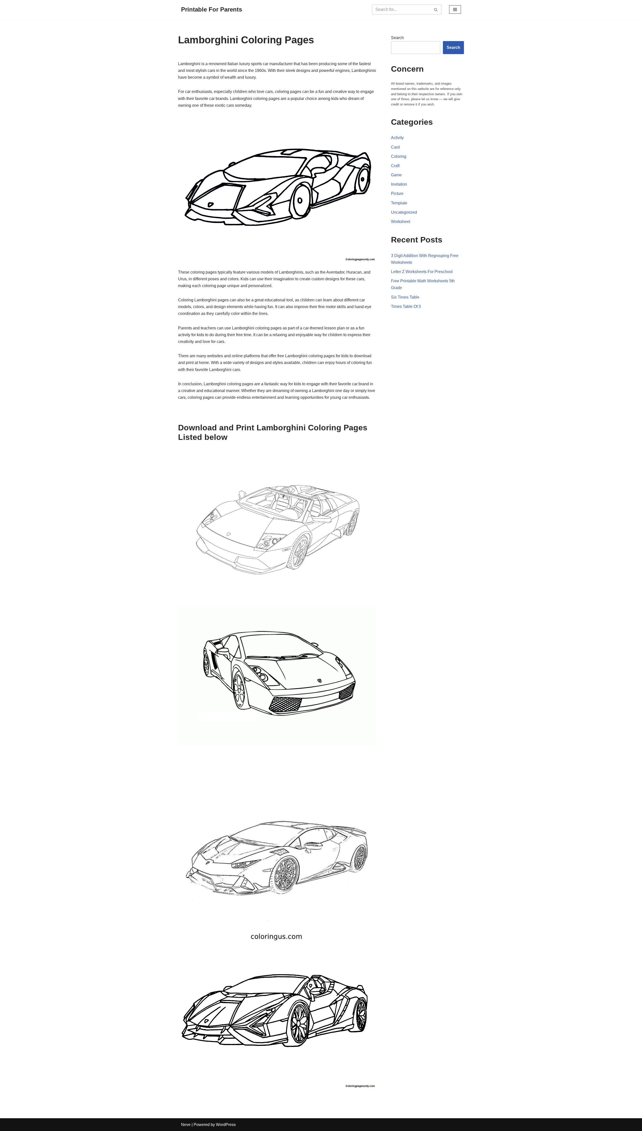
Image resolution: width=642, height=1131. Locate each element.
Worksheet (400, 221)
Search (397, 38)
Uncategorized (404, 212)
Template (399, 203)
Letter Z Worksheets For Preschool (422, 272)
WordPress (226, 1124)
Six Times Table (405, 297)
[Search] (436, 10)
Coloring (398, 156)
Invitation (399, 184)
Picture (397, 193)
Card (395, 147)
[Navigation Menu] (455, 9)
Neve (186, 1124)
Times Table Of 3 (406, 306)
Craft (395, 166)
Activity (397, 138)
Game (396, 175)
